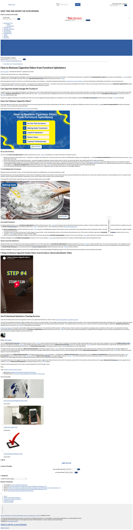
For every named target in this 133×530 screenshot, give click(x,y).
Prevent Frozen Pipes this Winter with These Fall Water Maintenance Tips (27, 486)
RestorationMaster (6, 515)
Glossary (6, 36)
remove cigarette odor (95, 161)
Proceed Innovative (12, 521)
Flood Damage (7, 32)
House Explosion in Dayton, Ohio (13, 453)
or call (67, 17)
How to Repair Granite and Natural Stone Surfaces (20, 490)
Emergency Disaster (9, 29)
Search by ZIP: (4, 59)
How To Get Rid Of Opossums (19, 485)
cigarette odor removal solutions (74, 81)
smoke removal (26, 108)
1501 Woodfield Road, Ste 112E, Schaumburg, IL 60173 (26, 515)
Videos (8, 24)
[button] (108, 225)
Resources (6, 37)
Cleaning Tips (7, 27)
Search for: (58, 4)
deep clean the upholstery (70, 226)
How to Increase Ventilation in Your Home (15, 400)
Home (5, 496)
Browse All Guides (8, 502)
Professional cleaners (6, 328)
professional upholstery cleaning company (67, 319)
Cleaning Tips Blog (9, 500)
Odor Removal (7, 64)
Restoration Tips (8, 23)
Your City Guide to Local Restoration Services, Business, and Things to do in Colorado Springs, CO (35, 487)
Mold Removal (7, 33)
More (125, 77)
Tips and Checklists (17, 64)
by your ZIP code (58, 469)
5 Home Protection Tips (10, 427)
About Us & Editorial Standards (12, 497)
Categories (3, 478)
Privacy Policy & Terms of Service (12, 499)
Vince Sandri (5, 71)
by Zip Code (6, 17)
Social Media (10, 26)
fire (99, 104)
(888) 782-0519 (75, 18)
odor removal (18, 369)
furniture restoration (9, 369)
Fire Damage (7, 30)
